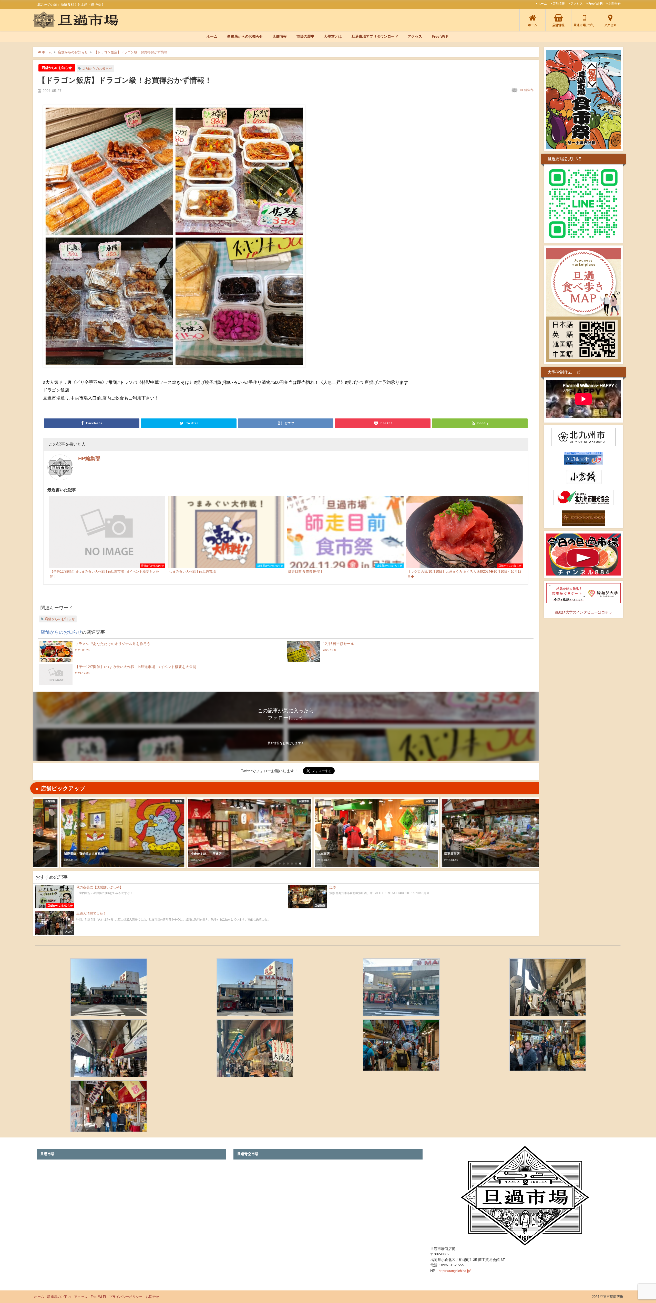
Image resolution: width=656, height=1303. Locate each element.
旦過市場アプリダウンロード (375, 36)
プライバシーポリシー (125, 1296)
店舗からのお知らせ (57, 67)
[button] (39, 833)
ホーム (542, 3)
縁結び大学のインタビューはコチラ (583, 612)
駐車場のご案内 (59, 1296)
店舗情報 (558, 3)
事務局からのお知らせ (245, 36)
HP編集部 (527, 89)
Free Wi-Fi (595, 3)
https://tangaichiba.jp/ (455, 1271)
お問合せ (614, 3)
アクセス (576, 3)
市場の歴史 (305, 36)
